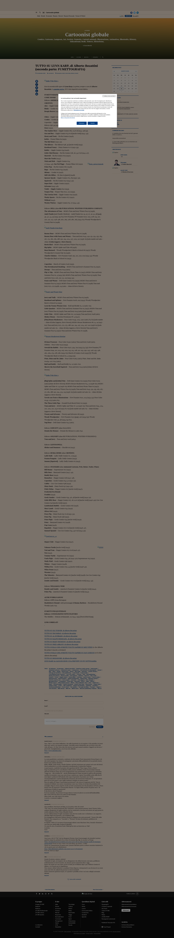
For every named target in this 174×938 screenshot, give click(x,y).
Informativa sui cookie (79, 110)
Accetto (93, 123)
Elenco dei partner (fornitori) (68, 117)
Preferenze (81, 123)
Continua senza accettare (109, 96)
